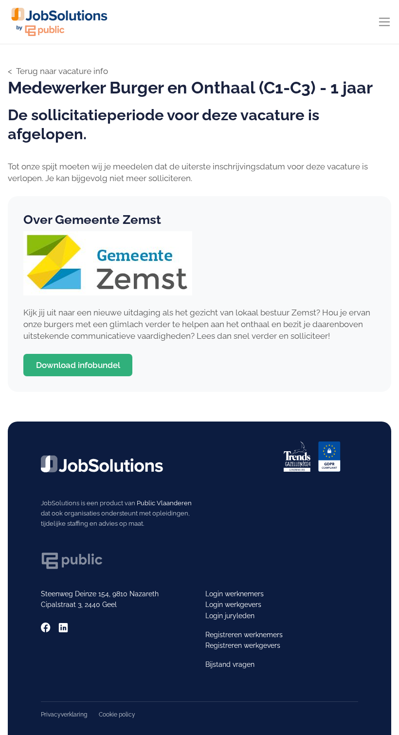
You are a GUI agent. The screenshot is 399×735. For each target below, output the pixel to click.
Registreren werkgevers (242, 645)
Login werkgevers (233, 604)
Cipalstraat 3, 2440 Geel (79, 604)
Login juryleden (229, 616)
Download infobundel (78, 365)
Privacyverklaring (64, 714)
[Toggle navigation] (384, 22)
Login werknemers (234, 594)
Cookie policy (117, 714)
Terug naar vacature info (62, 71)
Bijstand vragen (229, 664)
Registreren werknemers (244, 635)
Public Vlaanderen (164, 503)
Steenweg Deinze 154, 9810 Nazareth (100, 594)
